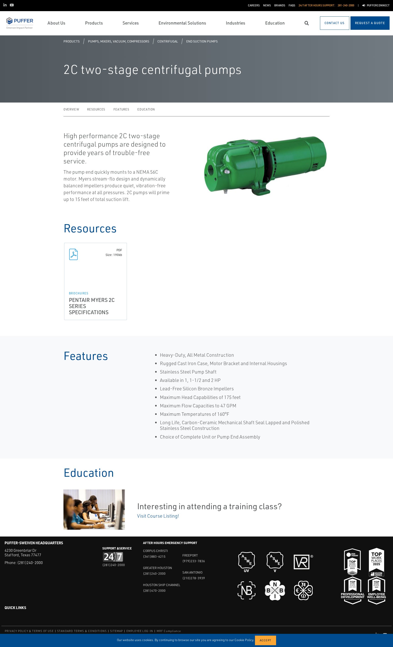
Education (146, 109)
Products (71, 41)
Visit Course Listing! (158, 516)
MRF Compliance (169, 631)
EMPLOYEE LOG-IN (139, 631)
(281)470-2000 (154, 590)
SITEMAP (116, 631)
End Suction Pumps (202, 41)
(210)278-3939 (193, 578)
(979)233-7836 (193, 561)
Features (121, 109)
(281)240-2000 (30, 562)
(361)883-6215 (154, 556)
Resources (96, 109)
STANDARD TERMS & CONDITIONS (82, 631)
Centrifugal (167, 41)
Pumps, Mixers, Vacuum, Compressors (118, 41)
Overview (71, 109)
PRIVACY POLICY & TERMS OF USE (29, 631)
